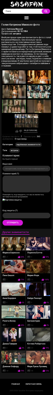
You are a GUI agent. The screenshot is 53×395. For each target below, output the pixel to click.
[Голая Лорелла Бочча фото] (38, 244)
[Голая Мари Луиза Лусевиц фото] (38, 357)
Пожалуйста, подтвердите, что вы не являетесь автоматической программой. (23, 196)
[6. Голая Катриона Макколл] (39, 106)
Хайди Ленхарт (34, 298)
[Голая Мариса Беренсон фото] (13, 244)
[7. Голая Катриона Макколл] (26, 120)
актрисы (14, 150)
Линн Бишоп (8, 275)
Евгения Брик (33, 321)
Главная (15, 384)
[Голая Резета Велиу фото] (13, 312)
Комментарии (11, 155)
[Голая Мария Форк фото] (38, 266)
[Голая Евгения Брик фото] (38, 312)
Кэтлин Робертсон (36, 344)
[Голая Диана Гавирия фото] (13, 334)
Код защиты (9, 210)
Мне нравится (16, 131)
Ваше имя (7, 164)
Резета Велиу (9, 321)
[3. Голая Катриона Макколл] (14, 91)
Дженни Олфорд (11, 366)
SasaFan (22, 391)
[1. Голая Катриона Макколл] (14, 77)
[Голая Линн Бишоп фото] (13, 266)
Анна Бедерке (9, 298)
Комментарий (9, 173)
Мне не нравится (20, 131)
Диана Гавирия (10, 344)
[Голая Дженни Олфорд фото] (13, 357)
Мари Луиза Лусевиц (37, 366)
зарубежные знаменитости (28, 145)
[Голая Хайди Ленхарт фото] (38, 289)
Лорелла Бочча (34, 253)
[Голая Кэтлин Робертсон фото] (38, 334)
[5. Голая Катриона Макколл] (14, 106)
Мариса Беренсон (11, 253)
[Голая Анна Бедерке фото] (13, 289)
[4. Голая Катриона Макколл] (39, 91)
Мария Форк (33, 275)
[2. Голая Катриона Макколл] (39, 77)
